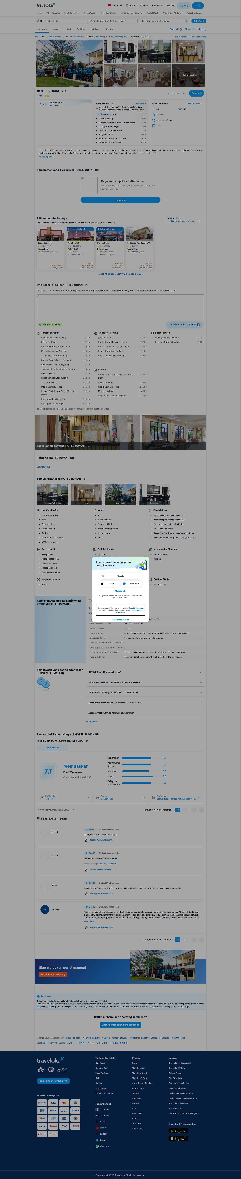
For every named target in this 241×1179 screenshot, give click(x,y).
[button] (120, 591)
